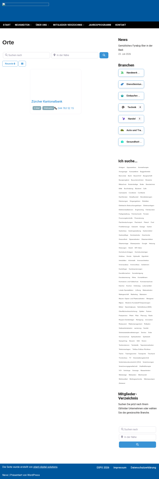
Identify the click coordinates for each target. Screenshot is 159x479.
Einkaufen (132, 95)
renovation (149, 318)
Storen (144, 339)
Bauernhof (137, 174)
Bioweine (149, 178)
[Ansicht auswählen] (22, 64)
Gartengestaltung (135, 229)
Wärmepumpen (149, 377)
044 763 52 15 (66, 108)
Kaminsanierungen (135, 267)
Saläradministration (125, 326)
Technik (131, 107)
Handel (132, 118)
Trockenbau (123, 356)
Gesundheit (133, 142)
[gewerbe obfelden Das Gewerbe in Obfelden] (25, 11)
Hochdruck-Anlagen (126, 250)
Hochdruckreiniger (141, 250)
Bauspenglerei (124, 178)
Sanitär (146, 326)
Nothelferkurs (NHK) (144, 305)
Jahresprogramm (100, 25)
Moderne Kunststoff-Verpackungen (138, 301)
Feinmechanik (136, 212)
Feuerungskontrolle (125, 216)
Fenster (146, 212)
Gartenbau (122, 229)
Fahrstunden (150, 208)
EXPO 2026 (103, 467)
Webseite (48, 108)
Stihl (138, 339)
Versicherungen (148, 360)
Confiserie (141, 191)
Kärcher (121, 284)
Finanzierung (139, 216)
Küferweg (137, 284)
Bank (129, 174)
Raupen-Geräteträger (126, 318)
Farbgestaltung (124, 212)
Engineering (139, 208)
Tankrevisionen (124, 343)
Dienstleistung (135, 84)
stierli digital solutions (45, 466)
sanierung (138, 326)
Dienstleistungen (146, 195)
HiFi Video (138, 246)
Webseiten (132, 373)
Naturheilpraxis (130, 305)
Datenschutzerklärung (143, 467)
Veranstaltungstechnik (141, 356)
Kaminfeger (123, 267)
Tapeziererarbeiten (147, 343)
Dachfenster (123, 195)
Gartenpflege (123, 233)
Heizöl (131, 246)
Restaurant (122, 322)
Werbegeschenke (136, 377)
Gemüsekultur (135, 233)
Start (7, 25)
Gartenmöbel (147, 229)
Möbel (121, 305)
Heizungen (122, 246)
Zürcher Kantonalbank (46, 101)
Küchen (129, 284)
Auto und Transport (137, 130)
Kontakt (120, 25)
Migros (121, 301)
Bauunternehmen (137, 178)
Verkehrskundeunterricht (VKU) (130, 360)
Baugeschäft (147, 174)
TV (130, 356)
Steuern (132, 339)
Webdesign (123, 373)
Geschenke (146, 233)
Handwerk (132, 72)
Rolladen (147, 322)
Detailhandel (134, 195)
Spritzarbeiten (136, 335)
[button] (30, 25)
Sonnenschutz (124, 335)
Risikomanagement (135, 322)
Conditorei (132, 191)
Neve (5, 475)
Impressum (120, 467)
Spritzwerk (146, 335)
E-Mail (37, 108)
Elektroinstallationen (126, 208)
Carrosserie (123, 191)
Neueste (9, 63)
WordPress (33, 475)
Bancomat (122, 174)
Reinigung (139, 318)
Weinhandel (142, 373)
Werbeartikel (123, 377)
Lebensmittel (147, 284)
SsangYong (123, 339)
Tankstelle (135, 343)
